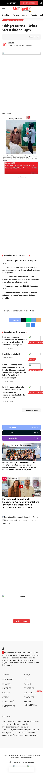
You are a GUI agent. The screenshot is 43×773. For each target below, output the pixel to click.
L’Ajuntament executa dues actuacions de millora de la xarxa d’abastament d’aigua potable (19, 295)
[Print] (19, 37)
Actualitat (8, 20)
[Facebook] (21, 427)
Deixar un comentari (32, 410)
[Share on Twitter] (11, 37)
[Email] (38, 320)
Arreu (32, 359)
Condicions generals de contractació (15, 755)
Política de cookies (26, 758)
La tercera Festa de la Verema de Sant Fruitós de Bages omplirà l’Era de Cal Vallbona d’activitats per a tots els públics (20, 279)
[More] (22, 37)
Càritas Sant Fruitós (21, 311)
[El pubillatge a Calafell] (35, 356)
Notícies (18, 20)
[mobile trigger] (4, 9)
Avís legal (31, 755)
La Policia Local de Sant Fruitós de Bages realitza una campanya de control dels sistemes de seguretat (21, 270)
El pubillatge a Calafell (11, 354)
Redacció (11, 43)
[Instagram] (21, 438)
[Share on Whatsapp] (28, 320)
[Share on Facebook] (7, 37)
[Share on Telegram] (33, 320)
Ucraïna (32, 311)
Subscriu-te (21, 621)
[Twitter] (21, 432)
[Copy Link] (15, 37)
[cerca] (39, 9)
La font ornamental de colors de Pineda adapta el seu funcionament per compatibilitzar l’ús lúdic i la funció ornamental (13, 392)
